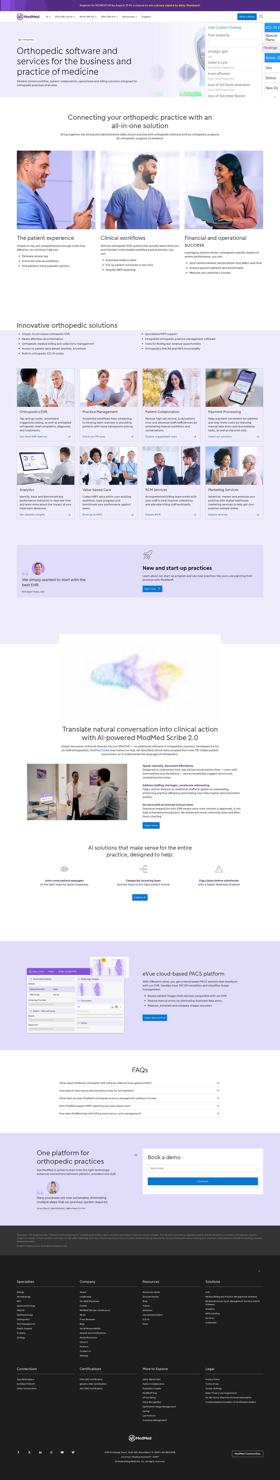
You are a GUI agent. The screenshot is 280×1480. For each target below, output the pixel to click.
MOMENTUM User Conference (95, 1331)
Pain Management (26, 1345)
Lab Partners (149, 1437)
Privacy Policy (212, 1400)
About (83, 1313)
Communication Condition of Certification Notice (230, 1423)
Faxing (146, 1432)
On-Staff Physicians (89, 1322)
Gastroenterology (26, 1327)
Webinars (147, 1331)
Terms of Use (212, 1405)
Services (209, 1339)
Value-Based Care (152, 1400)
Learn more (151, 847)
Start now (150, 589)
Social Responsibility (90, 1350)
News (82, 1336)
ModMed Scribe (100, 772)
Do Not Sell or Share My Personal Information (228, 1419)
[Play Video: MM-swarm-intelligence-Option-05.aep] (140, 690)
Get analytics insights (32, 514)
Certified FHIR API (26, 1405)
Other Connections (27, 1410)
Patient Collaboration (153, 1405)
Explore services (218, 514)
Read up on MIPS (92, 514)
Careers (84, 1363)
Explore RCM (152, 514)
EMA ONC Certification (91, 1400)
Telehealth (210, 1344)
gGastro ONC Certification (93, 1405)
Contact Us (85, 1372)
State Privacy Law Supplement (221, 1414)
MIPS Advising (212, 1335)
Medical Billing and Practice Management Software (231, 1318)
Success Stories (151, 1318)
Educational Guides (153, 1336)
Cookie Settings (213, 1410)
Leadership (85, 1318)
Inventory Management (155, 1441)
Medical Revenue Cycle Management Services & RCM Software (232, 1324)
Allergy (20, 1313)
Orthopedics (23, 1341)
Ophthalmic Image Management (159, 1428)
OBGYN (20, 1331)
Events (83, 1327)
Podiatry (21, 1354)
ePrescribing (149, 1419)
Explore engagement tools (161, 436)
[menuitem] (47, 16)
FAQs (145, 1345)
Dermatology (23, 1318)
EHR (207, 1313)
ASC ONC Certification (91, 1410)
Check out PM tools (93, 436)
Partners (84, 1368)
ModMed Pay (150, 1414)
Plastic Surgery (24, 1350)
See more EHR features (33, 436)
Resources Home (151, 1313)
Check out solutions (220, 436)
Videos (146, 1327)
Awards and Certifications (93, 1354)
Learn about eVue (154, 1039)
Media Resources (88, 1359)
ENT (19, 1322)
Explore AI (140, 919)
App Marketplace (25, 1400)
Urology (21, 1359)
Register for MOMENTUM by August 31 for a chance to (140, 5)
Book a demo (247, 16)
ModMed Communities (247, 1475)
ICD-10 (146, 1341)
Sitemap (84, 1377)
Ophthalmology (25, 1336)
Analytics (210, 1330)
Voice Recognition (152, 1423)
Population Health (152, 1410)
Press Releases (87, 1341)
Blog (82, 1345)
